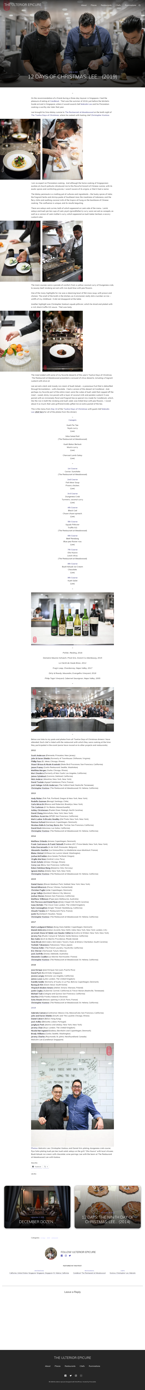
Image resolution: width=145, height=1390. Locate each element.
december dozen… (37, 1221)
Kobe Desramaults (39, 847)
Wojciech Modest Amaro (42, 987)
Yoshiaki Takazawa (40, 945)
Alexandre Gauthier (40, 850)
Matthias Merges (38, 770)
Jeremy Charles (38, 1036)
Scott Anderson (38, 755)
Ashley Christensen (39, 810)
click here (39, 412)
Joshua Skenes (37, 896)
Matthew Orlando (39, 841)
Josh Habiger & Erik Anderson (44, 785)
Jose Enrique (36, 970)
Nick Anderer (37, 779)
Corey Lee (35, 865)
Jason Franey (37, 767)
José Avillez (36, 1021)
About (84, 5)
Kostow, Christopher (117, 1273)
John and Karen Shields (41, 1015)
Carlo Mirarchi (37, 804)
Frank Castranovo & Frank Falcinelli (47, 844)
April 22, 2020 (73, 72)
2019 (48, 1238)
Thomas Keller (37, 948)
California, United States (18, 1273)
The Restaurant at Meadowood (93, 1273)
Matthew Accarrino (40, 816)
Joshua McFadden (39, 856)
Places (94, 5)
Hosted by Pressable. (89, 1382)
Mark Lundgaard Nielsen (42, 927)
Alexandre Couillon (39, 956)
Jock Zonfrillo (37, 953)
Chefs (118, 5)
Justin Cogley (37, 990)
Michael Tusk (37, 993)
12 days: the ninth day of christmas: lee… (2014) (108, 1219)
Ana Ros (35, 996)
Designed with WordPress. (74, 1382)
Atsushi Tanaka (38, 911)
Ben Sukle (35, 939)
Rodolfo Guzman (38, 801)
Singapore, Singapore (45, 1273)
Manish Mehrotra (38, 930)
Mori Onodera (37, 773)
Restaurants (106, 5)
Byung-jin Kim (37, 984)
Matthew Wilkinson (39, 899)
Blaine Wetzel (37, 853)
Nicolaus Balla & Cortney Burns (45, 825)
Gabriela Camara (39, 1013)
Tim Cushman (37, 807)
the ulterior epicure (22, 5)
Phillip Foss (36, 761)
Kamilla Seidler (37, 982)
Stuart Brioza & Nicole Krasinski (45, 764)
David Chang (37, 813)
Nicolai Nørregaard (39, 1030)
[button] (20, 149)
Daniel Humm (37, 884)
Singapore (32, 1273)
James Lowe (36, 979)
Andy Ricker (36, 798)
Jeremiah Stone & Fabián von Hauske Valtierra (52, 933)
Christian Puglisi (38, 890)
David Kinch (36, 828)
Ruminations (130, 5)
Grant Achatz (37, 862)
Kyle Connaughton (39, 908)
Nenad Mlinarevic (38, 887)
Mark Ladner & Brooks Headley (45, 819)
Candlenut (77, 1273)
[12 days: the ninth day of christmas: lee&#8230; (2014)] (108, 1207)
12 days (42, 1238)
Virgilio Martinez (38, 859)
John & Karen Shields (40, 758)
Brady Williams (38, 1033)
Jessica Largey (37, 976)
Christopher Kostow (40, 788)
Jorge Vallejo (37, 893)
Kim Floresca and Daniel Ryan (44, 902)
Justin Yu (35, 914)
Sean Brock (36, 942)
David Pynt (36, 973)
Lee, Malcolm (131, 1273)
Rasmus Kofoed (38, 822)
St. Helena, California (61, 1273)
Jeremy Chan (37, 1027)
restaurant (54, 1238)
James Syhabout (38, 776)
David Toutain (37, 782)
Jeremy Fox (36, 936)
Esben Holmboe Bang (40, 868)
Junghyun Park (37, 1024)
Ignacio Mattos (37, 871)
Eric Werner (36, 951)
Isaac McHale (37, 905)
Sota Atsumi (36, 999)
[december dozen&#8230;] (37, 1207)
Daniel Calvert (37, 1018)
